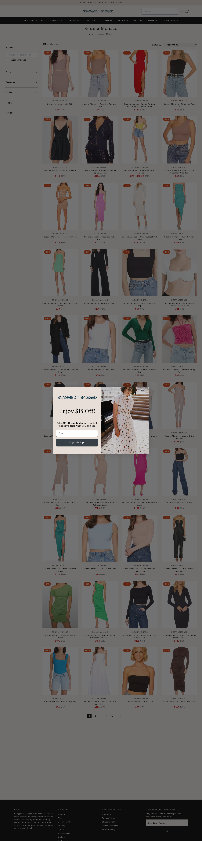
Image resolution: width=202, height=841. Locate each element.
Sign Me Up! (77, 442)
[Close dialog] (145, 390)
